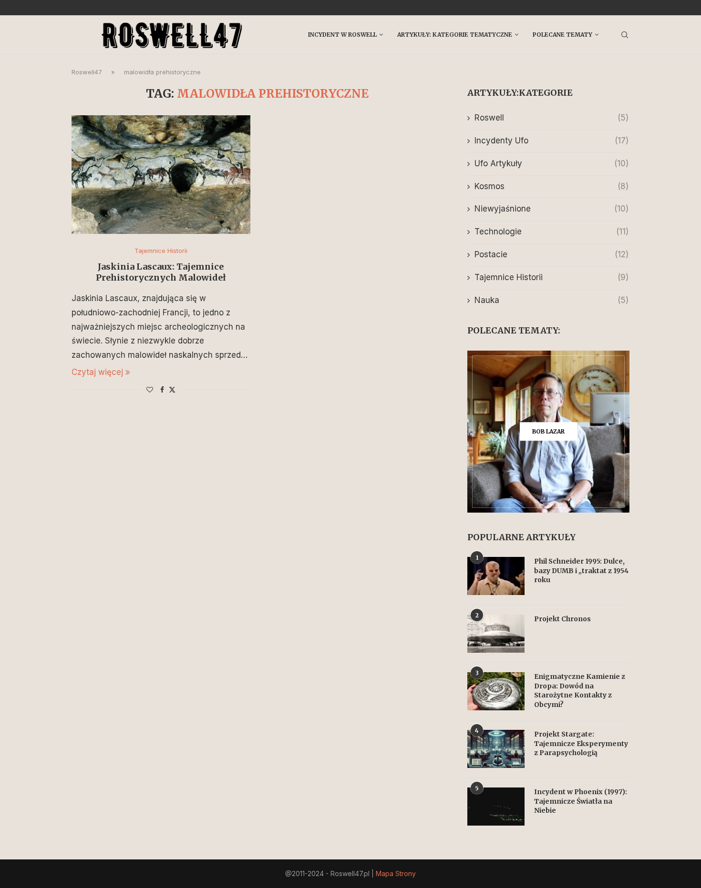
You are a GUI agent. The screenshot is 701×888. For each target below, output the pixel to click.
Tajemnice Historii (551, 277)
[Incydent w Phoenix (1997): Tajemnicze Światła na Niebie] (496, 806)
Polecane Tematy (562, 34)
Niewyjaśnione (551, 208)
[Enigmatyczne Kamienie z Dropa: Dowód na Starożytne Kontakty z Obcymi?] (496, 691)
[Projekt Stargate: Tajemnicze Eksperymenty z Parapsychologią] (496, 749)
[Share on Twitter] (172, 389)
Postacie (551, 254)
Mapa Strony (396, 873)
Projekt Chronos (562, 619)
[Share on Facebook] (162, 389)
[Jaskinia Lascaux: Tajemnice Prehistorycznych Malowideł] (161, 174)
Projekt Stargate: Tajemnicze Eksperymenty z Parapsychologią (581, 743)
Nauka (551, 300)
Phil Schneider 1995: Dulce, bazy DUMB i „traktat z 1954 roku (581, 570)
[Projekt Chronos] (496, 634)
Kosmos (551, 186)
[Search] (624, 35)
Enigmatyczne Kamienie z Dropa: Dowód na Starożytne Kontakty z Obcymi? (579, 690)
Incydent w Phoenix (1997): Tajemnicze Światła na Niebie (580, 801)
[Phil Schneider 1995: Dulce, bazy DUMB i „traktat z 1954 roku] (496, 576)
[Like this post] (149, 389)
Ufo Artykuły (551, 163)
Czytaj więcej (97, 372)
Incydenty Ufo (551, 140)
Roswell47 (87, 72)
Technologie (551, 231)
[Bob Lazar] (548, 432)
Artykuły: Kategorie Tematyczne (454, 34)
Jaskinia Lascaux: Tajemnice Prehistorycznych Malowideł (161, 272)
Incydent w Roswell (342, 34)
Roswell (551, 117)
